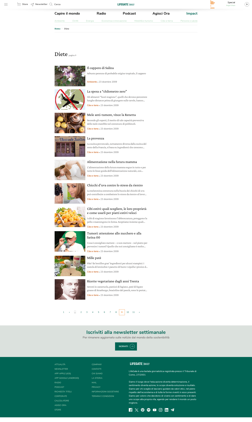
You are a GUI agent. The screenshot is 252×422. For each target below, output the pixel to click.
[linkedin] (166, 410)
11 (133, 312)
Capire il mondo (67, 13)
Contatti (96, 369)
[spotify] (148, 410)
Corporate (61, 396)
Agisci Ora (161, 13)
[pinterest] (142, 410)
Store (25, 4)
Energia (90, 21)
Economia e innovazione (114, 21)
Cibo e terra (167, 21)
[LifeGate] (126, 4)
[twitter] (136, 410)
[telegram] (172, 410)
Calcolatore (62, 400)
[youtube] (154, 410)
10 (128, 312)
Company (97, 364)
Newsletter (41, 4)
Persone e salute (189, 21)
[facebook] (130, 410)
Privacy (96, 387)
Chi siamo (97, 373)
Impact (191, 13)
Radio (101, 13)
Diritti (75, 21)
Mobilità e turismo (143, 21)
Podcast (129, 13)
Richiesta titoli (63, 391)
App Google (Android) (67, 378)
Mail (94, 382)
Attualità (60, 364)
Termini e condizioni (103, 396)
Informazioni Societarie (105, 391)
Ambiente (60, 21)
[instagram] (160, 410)
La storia (97, 378)
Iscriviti (123, 346)
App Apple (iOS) (63, 373)
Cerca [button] (57, 4)
